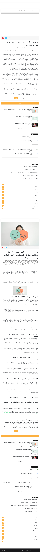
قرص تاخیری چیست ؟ (34, 120)
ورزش (32, 10)
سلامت (35, 10)
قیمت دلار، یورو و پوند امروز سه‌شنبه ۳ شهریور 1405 (30, 178)
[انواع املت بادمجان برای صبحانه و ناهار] (35, 142)
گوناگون (36, 184)
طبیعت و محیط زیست (34, 208)
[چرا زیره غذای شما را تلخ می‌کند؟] (35, 137)
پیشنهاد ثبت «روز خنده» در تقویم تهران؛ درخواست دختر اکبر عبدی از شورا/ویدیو (26, 174)
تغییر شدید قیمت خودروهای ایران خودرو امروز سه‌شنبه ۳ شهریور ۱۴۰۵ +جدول (26, 180)
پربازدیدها (36, 186)
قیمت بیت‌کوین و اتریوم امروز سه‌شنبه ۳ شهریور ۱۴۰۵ (30, 175)
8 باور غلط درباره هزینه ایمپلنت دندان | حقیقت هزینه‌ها (24, 116)
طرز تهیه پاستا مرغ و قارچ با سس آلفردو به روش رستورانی (23, 153)
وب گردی (34, 164)
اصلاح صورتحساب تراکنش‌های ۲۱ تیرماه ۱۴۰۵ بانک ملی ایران (29, 169)
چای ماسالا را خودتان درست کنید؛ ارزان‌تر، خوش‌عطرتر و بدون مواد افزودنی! (27, 168)
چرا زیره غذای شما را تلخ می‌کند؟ (27, 136)
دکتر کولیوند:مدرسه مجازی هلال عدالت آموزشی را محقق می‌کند (22, 123)
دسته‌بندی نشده (35, 194)
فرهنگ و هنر (35, 192)
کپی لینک (16, 98)
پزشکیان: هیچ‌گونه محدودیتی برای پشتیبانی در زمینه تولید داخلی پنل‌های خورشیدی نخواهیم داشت (24, 172)
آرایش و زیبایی (35, 198)
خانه (36, 10)
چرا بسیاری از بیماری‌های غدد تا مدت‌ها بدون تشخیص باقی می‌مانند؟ (28, 113)
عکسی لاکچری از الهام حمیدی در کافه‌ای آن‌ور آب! (30, 171)
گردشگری (36, 200)
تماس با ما (2, 550)
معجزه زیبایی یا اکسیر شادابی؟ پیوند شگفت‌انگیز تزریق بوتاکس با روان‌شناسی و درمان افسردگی (18, 109)
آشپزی (36, 189)
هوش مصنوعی (35, 206)
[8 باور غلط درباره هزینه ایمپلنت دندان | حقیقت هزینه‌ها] (35, 118)
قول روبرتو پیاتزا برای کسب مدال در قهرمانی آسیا (30, 166)
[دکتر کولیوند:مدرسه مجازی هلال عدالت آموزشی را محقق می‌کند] (35, 125)
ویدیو (36, 191)
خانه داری (36, 195)
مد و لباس (35, 203)
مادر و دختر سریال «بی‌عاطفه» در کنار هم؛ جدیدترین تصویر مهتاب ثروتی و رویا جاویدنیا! (25, 177)
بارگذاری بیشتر (20, 128)
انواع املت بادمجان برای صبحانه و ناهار (26, 140)
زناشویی (36, 201)
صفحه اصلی (5, 550)
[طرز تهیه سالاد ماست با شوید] (35, 146)
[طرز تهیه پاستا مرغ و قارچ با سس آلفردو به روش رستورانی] (35, 155)
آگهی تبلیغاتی (35, 205)
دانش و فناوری (35, 197)
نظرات (20, 103)
